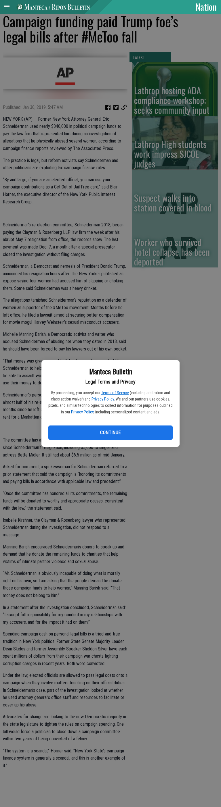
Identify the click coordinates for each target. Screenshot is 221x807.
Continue (110, 432)
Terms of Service (115, 392)
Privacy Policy (103, 399)
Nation (206, 6)
